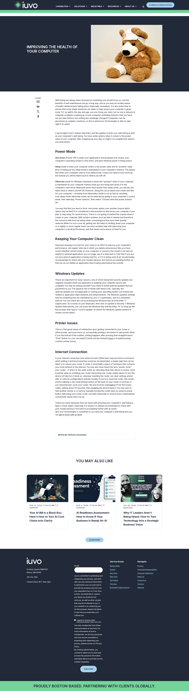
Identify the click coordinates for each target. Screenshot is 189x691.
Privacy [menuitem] (140, 566)
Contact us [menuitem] (141, 580)
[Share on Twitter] (38, 111)
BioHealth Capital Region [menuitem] (120, 587)
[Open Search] (143, 7)
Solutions (80, 6)
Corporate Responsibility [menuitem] (147, 569)
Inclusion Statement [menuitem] (145, 573)
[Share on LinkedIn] (38, 106)
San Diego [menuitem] (114, 580)
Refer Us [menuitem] (140, 577)
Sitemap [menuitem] (140, 587)
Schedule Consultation (160, 5)
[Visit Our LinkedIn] (34, 588)
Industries (97, 6)
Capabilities (63, 6)
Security (58, 43)
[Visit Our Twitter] (38, 588)
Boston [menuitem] (112, 569)
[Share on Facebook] (38, 116)
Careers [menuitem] (140, 584)
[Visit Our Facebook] (29, 588)
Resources (114, 6)
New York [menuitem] (113, 577)
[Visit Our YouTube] (43, 588)
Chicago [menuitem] (113, 584)
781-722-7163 (32, 577)
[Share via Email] (38, 101)
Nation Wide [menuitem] (115, 566)
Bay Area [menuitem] (113, 573)
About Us (131, 6)
